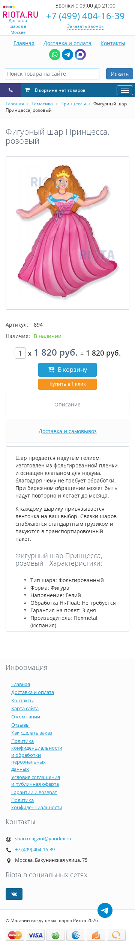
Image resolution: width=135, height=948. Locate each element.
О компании (25, 716)
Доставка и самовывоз (68, 431)
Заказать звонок (85, 26)
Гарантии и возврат (34, 792)
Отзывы (20, 724)
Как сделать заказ (31, 732)
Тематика (42, 103)
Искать (120, 74)
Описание (67, 404)
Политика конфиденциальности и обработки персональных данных (36, 755)
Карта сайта (25, 708)
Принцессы (73, 103)
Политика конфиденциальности (36, 804)
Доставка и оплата (68, 43)
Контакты (112, 43)
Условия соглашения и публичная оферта (35, 781)
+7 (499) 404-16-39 (85, 15)
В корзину (71, 369)
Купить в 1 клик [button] (68, 383)
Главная (24, 43)
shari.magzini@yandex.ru (43, 838)
